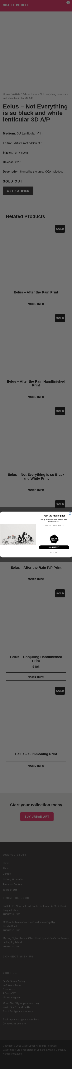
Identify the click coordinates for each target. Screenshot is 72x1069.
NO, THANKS (54, 552)
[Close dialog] (70, 514)
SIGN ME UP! (54, 547)
